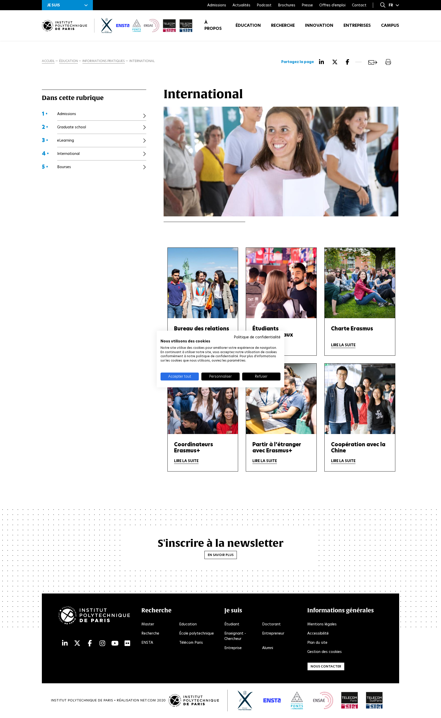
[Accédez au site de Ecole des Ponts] (297, 700)
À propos (213, 25)
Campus (390, 25)
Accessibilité (318, 633)
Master (147, 624)
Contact (359, 5)
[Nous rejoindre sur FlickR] (127, 643)
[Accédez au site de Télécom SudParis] (374, 700)
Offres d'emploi (332, 5)
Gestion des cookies (324, 651)
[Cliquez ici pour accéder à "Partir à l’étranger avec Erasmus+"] (281, 398)
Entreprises (357, 25)
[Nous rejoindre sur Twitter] (77, 643)
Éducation (248, 25)
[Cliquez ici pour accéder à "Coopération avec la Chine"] (359, 398)
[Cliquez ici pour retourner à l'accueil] (64, 26)
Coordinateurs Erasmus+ (193, 447)
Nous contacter (326, 666)
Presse (307, 5)
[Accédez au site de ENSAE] (323, 700)
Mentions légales (322, 624)
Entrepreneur (273, 633)
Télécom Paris (191, 642)
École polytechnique (196, 633)
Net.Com (148, 700)
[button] (67, 5)
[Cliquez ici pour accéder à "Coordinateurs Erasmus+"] (202, 398)
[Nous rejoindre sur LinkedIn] (65, 643)
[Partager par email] (372, 62)
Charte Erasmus (352, 328)
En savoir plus (221, 555)
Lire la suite (343, 345)
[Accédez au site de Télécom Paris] (350, 700)
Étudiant (231, 624)
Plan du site (317, 642)
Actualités (241, 5)
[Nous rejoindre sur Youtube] (114, 643)
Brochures (286, 5)
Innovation (319, 25)
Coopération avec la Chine (358, 447)
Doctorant (271, 624)
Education (188, 624)
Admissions (216, 5)
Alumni (267, 647)
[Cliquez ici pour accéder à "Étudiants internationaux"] (281, 282)
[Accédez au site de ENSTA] (272, 700)
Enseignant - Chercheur (235, 636)
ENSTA (147, 642)
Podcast (264, 5)
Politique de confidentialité (257, 337)
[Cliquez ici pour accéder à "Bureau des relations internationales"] (202, 282)
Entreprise (233, 647)
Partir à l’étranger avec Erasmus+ (276, 447)
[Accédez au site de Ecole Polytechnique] (245, 700)
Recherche (283, 25)
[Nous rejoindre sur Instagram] (102, 643)
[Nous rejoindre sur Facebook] (90, 643)
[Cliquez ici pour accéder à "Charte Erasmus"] (359, 282)
